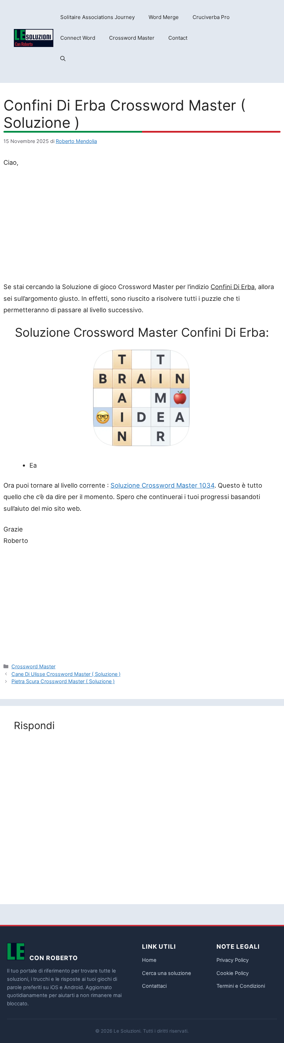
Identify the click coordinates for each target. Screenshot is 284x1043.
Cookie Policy (232, 973)
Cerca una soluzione (166, 973)
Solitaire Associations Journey (97, 17)
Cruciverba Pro (211, 17)
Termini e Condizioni (240, 986)
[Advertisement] (142, 226)
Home (149, 960)
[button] (62, 58)
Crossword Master (131, 38)
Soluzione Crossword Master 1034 (162, 485)
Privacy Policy (232, 960)
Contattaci (154, 986)
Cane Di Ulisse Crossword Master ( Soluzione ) (66, 674)
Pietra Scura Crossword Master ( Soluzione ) (63, 681)
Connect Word (77, 38)
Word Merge (164, 17)
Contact (177, 38)
